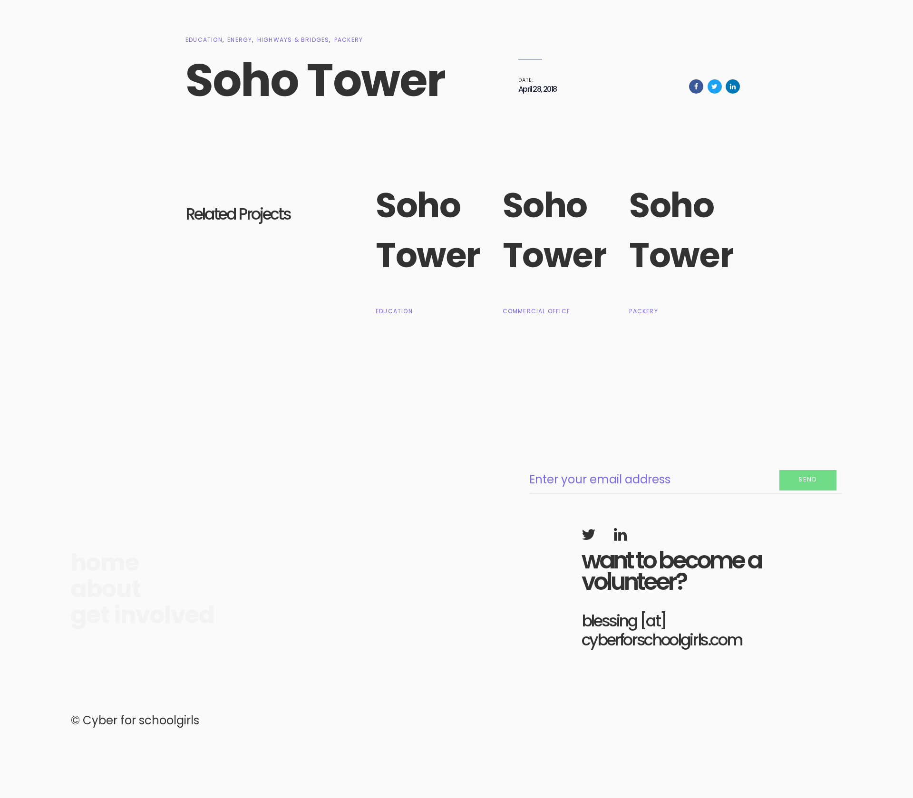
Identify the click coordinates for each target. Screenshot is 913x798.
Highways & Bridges (293, 40)
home (105, 563)
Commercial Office (536, 311)
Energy (239, 40)
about (106, 589)
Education (204, 40)
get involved (142, 615)
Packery (348, 40)
